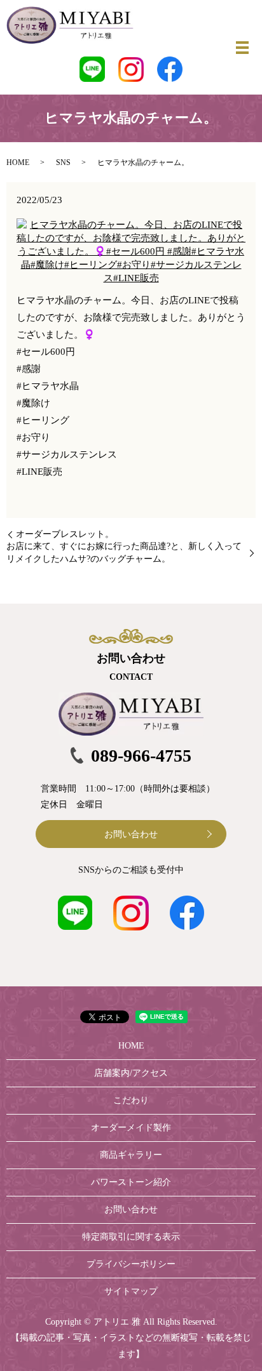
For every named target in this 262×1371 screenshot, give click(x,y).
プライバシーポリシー (131, 1264)
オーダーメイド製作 (131, 1127)
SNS (63, 162)
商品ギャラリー (131, 1155)
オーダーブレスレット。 (65, 534)
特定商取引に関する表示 (131, 1237)
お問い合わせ (131, 834)
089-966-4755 (141, 755)
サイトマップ (131, 1291)
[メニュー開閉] (242, 47)
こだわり (131, 1100)
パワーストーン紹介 (131, 1182)
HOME (17, 162)
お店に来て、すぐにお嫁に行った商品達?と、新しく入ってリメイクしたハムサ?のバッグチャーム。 (124, 552)
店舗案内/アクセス (131, 1073)
